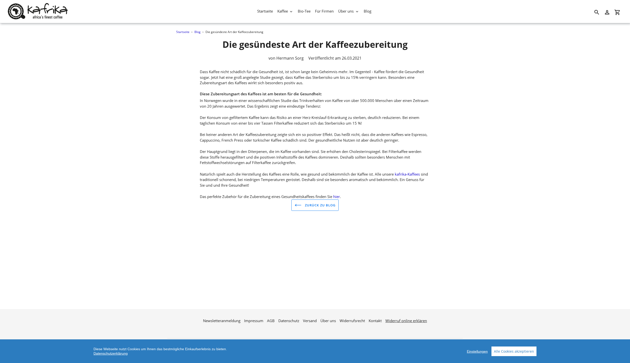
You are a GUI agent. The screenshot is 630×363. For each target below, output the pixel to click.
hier (336, 196)
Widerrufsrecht (352, 320)
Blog (197, 32)
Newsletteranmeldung (221, 320)
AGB (271, 320)
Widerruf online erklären (406, 320)
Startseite (182, 32)
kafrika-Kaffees (408, 174)
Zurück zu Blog (319, 205)
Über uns (328, 320)
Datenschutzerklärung (111, 353)
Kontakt (375, 320)
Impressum (253, 320)
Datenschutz (288, 320)
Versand (310, 320)
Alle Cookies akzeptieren (514, 351)
